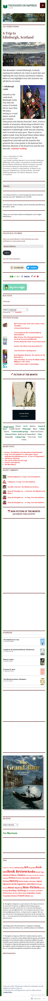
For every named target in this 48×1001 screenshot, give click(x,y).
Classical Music (10, 875)
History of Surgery (29, 164)
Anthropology (19, 868)
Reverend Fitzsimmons (11, 166)
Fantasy (5, 878)
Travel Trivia (13, 158)
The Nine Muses (10, 464)
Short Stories (13, 893)
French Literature (23, 878)
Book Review (17, 871)
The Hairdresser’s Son (11, 640)
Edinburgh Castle (9, 162)
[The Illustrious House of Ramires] (42, 684)
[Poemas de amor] (42, 674)
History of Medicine (15, 164)
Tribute (27, 896)
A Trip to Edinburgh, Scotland (18, 35)
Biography (32, 867)
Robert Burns (24, 166)
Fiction (12, 877)
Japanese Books (10, 884)
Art (26, 867)
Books (31, 871)
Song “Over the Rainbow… (32, 477)
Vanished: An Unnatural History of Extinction (18, 650)
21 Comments (7, 174)
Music (11, 887)
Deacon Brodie (30, 160)
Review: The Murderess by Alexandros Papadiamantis (23, 452)
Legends (39, 164)
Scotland (14, 168)
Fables (17, 162)
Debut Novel (29, 875)
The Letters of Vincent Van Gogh (15, 460)
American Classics (8, 867)
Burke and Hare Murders (16, 160)
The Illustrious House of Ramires (14, 679)
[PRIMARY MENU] (42, 5)
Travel (35, 172)
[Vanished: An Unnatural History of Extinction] (42, 655)
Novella (42, 888)
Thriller (38, 893)
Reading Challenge (17, 890)
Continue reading (19, 148)
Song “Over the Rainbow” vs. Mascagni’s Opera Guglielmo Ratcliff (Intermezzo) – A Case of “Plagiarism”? (24, 455)
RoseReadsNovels (14, 477)
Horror (21, 881)
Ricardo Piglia (8, 661)
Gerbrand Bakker (9, 641)
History (5, 164)
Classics (21, 874)
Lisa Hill (10, 487)
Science (33, 890)
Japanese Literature (26, 883)
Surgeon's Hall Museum (11, 170)
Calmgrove (11, 482)
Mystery (18, 887)
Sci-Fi (28, 890)
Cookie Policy (7, 992)
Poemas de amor (9, 669)
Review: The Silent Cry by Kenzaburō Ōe (28, 346)
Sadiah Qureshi (9, 651)
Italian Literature (30, 881)
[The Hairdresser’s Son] (42, 645)
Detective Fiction (38, 875)
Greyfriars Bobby (36, 162)
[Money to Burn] (42, 665)
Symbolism (30, 893)
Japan (39, 881)
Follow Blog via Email (12, 233)
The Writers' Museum (24, 172)
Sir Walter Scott (35, 168)
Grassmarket (25, 162)
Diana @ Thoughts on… (16, 491)
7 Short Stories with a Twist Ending (26, 364)
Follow (7, 253)
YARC (31, 896)
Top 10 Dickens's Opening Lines (25, 351)
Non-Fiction (31, 887)
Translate (18, 312)
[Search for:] (24, 186)
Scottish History (23, 168)
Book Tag (40, 872)
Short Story (22, 893)
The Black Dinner (26, 170)
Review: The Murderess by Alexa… (28, 487)
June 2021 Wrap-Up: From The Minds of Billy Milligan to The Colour (29, 361)
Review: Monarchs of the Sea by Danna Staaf (29, 342)
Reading (5, 890)
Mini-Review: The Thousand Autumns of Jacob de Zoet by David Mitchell (28, 338)
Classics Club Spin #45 (12, 462)
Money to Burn (8, 659)
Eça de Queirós (9, 681)
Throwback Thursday (12, 458)
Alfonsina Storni (9, 671)
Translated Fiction (10, 896)
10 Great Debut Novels (22, 328)
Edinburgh (40, 160)
